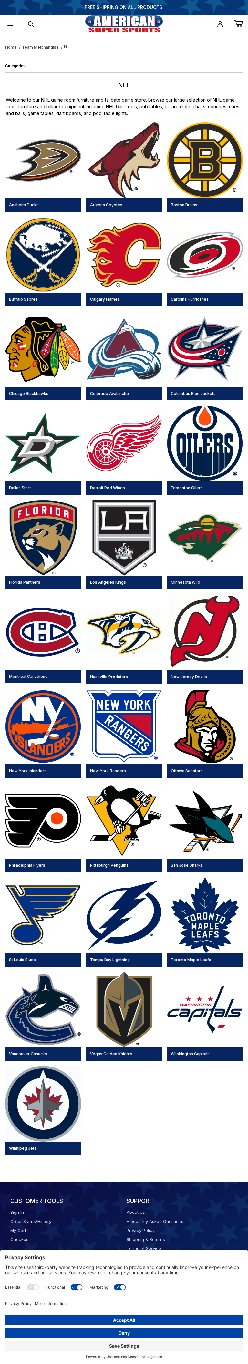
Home (11, 47)
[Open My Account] (220, 24)
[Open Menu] (10, 24)
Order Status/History (30, 1221)
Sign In (17, 1212)
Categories (15, 66)
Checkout (20, 1239)
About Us (136, 1212)
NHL (68, 46)
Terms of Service (144, 1248)
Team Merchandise (40, 47)
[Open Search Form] (31, 24)
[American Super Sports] (124, 23)
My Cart (18, 1230)
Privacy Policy (141, 1230)
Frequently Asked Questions (155, 1221)
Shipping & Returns (146, 1239)
